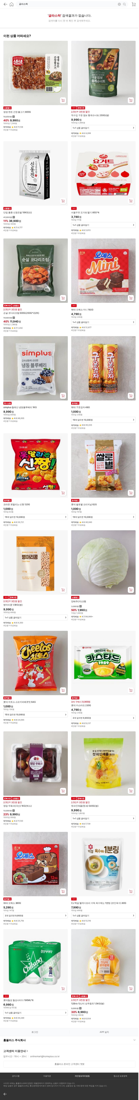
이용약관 (46, 1063)
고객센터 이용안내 (14, 1038)
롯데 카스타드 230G (81, 705)
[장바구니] (133, 4)
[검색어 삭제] (119, 4)
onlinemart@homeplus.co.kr (45, 1043)
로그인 (35, 1032)
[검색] (125, 4)
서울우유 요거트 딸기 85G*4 (85, 212)
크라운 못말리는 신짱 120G (16, 504)
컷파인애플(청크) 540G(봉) (84, 805)
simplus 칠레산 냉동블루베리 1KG (20, 407)
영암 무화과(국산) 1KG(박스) (17, 805)
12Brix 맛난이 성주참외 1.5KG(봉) (87, 1003)
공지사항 (15, 1063)
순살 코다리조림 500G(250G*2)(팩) (21, 313)
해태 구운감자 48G (80, 407)
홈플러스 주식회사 (14, 1027)
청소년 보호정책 (118, 1063)
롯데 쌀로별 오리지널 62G (84, 504)
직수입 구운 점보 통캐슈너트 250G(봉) (90, 115)
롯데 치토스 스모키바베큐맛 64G (19, 702)
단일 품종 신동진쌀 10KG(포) (17, 212)
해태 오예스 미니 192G (82, 309)
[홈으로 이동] (11, 4)
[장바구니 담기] (63, 100)
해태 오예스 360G (12, 903)
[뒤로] (5, 4)
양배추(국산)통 (78, 601)
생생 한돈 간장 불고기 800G (17, 112)
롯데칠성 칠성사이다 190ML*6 (18, 1000)
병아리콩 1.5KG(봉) (13, 604)
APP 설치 (104, 1032)
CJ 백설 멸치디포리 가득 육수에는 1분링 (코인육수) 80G (98, 903)
